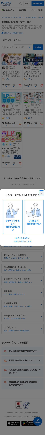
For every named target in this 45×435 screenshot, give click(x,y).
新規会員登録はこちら (22, 241)
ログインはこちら (23, 237)
